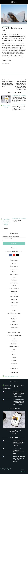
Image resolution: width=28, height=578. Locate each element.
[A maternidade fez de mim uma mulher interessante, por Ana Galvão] (7, 451)
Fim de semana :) (16, 220)
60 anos (14, 263)
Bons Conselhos (14, 274)
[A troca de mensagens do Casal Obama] (7, 387)
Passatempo (14, 330)
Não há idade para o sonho (14, 313)
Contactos (22, 471)
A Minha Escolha (6, 26)
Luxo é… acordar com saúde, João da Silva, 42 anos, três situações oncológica (19, 443)
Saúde (14, 357)
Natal (14, 316)
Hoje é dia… (14, 305)
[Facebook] (10, 255)
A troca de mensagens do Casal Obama (18, 386)
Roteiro (14, 354)
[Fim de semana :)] (6, 222)
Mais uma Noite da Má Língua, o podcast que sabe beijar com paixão (18, 108)
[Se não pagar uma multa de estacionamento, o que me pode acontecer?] (7, 459)
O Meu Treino (14, 324)
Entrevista (14, 299)
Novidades (14, 319)
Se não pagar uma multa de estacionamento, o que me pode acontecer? (19, 459)
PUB (14, 338)
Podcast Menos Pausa (14, 332)
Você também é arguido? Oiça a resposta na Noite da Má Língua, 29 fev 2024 (19, 98)
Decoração (14, 291)
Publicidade (14, 341)
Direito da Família (14, 296)
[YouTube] (14, 255)
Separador (14, 360)
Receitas (14, 352)
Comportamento (14, 283)
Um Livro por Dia (14, 368)
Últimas (14, 366)
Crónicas (14, 285)
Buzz (14, 277)
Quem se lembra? (14, 346)
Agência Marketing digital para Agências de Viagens (15, 468)
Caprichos (14, 280)
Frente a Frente (14, 302)
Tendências (14, 363)
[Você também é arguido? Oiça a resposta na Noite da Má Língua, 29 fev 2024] (6, 99)
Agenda (14, 271)
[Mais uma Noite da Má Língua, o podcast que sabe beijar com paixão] (6, 160)
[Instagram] (17, 255)
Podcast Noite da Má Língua (14, 335)
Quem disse (14, 343)
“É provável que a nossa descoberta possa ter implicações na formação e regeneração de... (19, 394)
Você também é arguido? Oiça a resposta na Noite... (14, 430)
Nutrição (14, 321)
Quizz (14, 349)
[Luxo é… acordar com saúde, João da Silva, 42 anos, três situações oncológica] (7, 443)
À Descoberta (14, 266)
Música (14, 310)
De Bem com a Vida (14, 288)
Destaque (23, 95)
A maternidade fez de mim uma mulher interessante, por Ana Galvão (18, 451)
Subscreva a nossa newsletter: (11, 236)
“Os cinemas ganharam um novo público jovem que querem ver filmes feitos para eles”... (18, 402)
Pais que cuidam (14, 327)
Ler (14, 307)
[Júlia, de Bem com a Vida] (14, 2)
